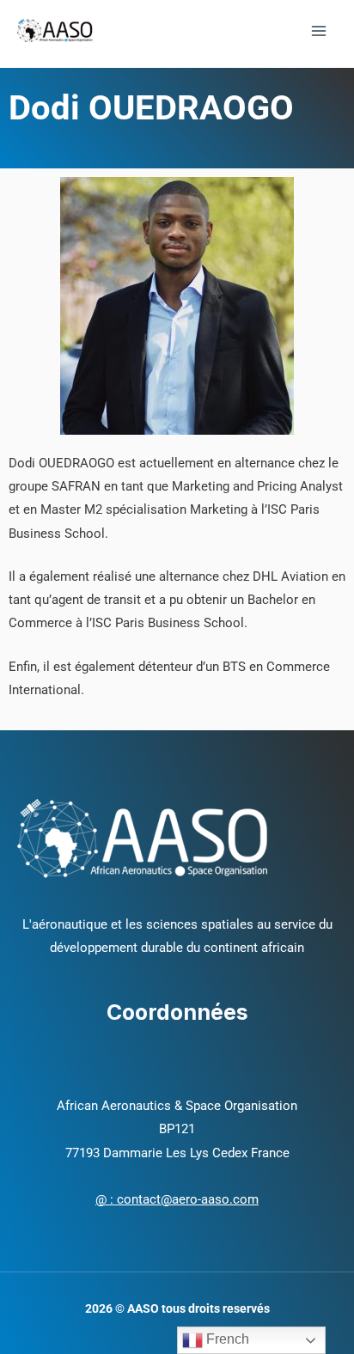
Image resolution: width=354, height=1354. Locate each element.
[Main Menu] (319, 31)
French (226, 1339)
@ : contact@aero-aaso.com (177, 1199)
